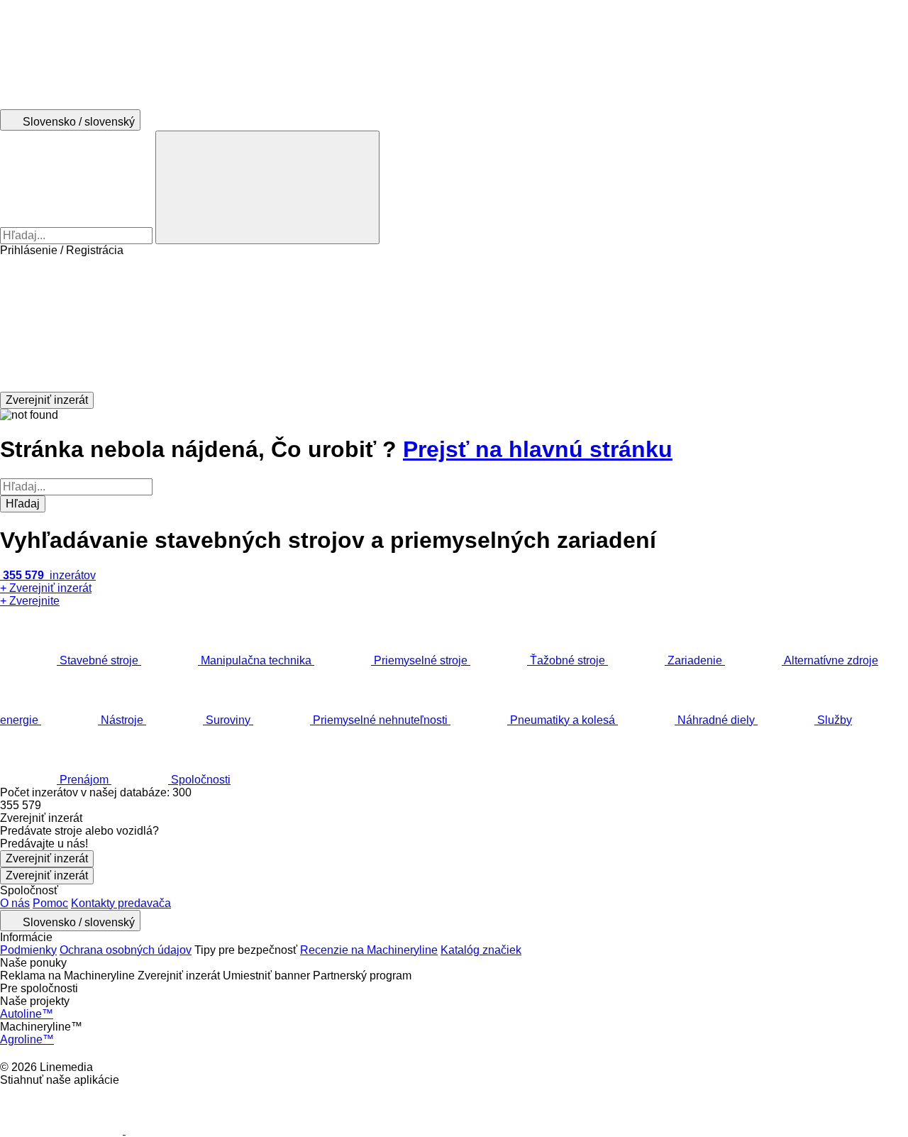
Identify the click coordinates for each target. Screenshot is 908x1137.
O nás (15, 903)
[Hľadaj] (267, 187)
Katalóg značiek (481, 950)
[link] (454, 805)
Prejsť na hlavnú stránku (537, 449)
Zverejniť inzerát (47, 858)
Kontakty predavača (121, 903)
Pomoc (50, 903)
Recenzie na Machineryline (369, 950)
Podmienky (28, 950)
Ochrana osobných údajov (126, 950)
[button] (454, 324)
